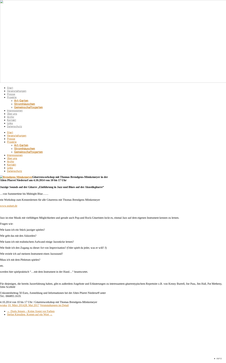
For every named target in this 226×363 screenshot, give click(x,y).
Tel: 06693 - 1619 (123, 345)
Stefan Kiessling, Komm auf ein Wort (29, 314)
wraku (3, 305)
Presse (11, 94)
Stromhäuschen (24, 104)
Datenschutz (14, 126)
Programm (66, 333)
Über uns (12, 113)
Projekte (12, 97)
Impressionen (15, 110)
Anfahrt (64, 346)
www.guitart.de (8, 205)
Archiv (10, 117)
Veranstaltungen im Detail (54, 305)
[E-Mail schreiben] (137, 345)
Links (10, 123)
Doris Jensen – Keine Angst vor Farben (31, 311)
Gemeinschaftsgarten (28, 107)
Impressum (174, 337)
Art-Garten (21, 100)
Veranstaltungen (16, 91)
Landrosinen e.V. (177, 333)
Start (10, 87)
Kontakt (11, 120)
